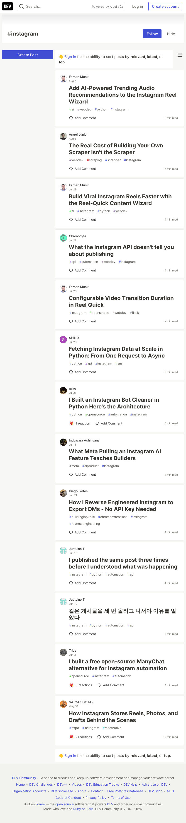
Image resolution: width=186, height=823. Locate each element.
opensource (99, 312)
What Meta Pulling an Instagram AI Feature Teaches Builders (115, 454)
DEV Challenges (41, 784)
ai (71, 109)
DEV (110, 804)
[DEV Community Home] (7, 6)
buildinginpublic (82, 517)
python (101, 109)
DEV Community (24, 778)
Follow (152, 33)
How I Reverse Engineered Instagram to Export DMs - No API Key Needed (121, 505)
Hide (171, 33)
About (82, 791)
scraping (94, 160)
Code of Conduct (68, 797)
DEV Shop (155, 791)
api (72, 262)
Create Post (27, 55)
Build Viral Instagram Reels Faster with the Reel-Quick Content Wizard (120, 199)
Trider (73, 650)
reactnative (112, 728)
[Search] (21, 6)
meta (74, 466)
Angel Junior (78, 134)
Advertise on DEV (154, 784)
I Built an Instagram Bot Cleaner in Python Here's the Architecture (114, 403)
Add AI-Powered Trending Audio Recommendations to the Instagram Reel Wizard (123, 95)
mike (72, 388)
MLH (170, 791)
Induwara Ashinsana (84, 440)
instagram (119, 109)
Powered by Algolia (106, 6)
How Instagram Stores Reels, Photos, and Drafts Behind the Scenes (123, 716)
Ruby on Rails (83, 809)
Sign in (70, 56)
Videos (77, 784)
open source (64, 804)
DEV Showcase (62, 791)
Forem (40, 804)
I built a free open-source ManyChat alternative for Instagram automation (118, 665)
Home (20, 784)
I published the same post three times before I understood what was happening (123, 563)
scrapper (113, 160)
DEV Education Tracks (102, 784)
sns (118, 363)
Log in (137, 6)
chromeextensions (112, 517)
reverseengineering (84, 523)
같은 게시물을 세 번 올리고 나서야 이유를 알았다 (122, 614)
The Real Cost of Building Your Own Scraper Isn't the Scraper (116, 149)
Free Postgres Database (125, 791)
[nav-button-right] (179, 54)
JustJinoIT (77, 549)
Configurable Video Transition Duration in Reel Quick (121, 301)
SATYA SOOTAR (81, 702)
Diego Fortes (78, 491)
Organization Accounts (29, 791)
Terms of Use (120, 797)
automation (88, 262)
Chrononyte (77, 236)
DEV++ (62, 784)
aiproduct (90, 466)
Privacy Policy (96, 797)
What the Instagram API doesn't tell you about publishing (121, 250)
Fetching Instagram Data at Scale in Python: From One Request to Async (117, 352)
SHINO (74, 338)
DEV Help (130, 784)
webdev (84, 109)
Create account (165, 6)
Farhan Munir (78, 77)
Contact (97, 791)
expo (74, 728)
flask (134, 312)
